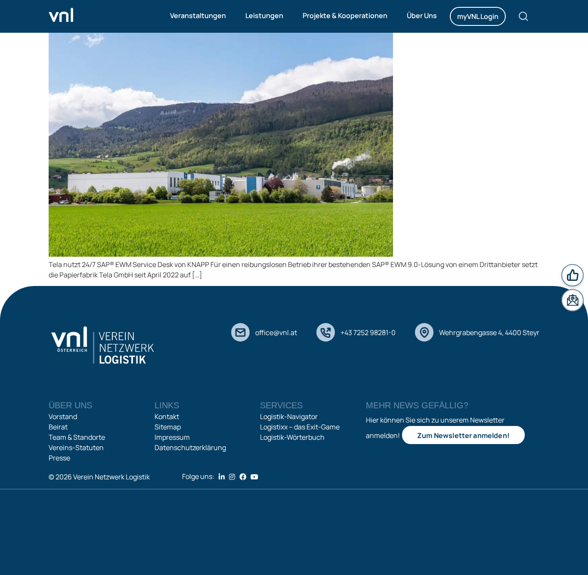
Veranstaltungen (198, 15)
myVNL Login (477, 16)
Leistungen (264, 15)
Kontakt (167, 416)
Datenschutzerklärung (190, 447)
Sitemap (168, 427)
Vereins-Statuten (76, 447)
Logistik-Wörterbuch (292, 437)
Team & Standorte (77, 437)
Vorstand (63, 416)
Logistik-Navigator (289, 416)
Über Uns (422, 15)
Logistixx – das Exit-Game (300, 427)
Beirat (58, 427)
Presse (59, 458)
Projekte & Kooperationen (345, 15)
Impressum (172, 437)
